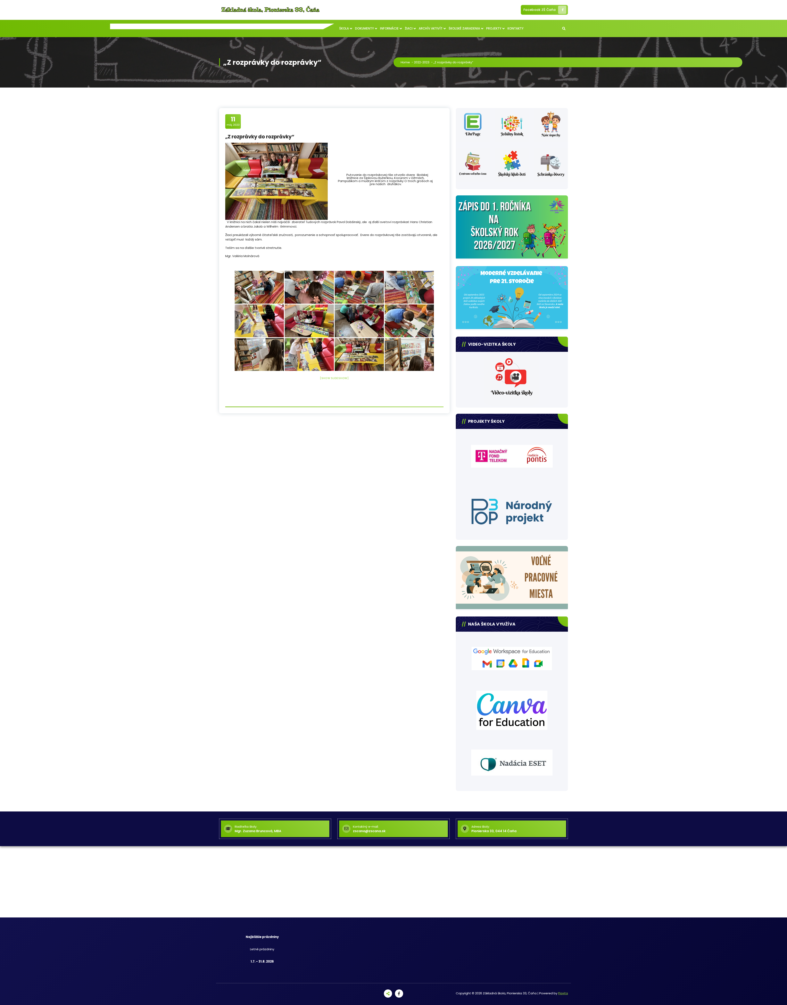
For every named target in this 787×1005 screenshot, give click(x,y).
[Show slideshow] (334, 378)
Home (405, 62)
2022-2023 (421, 62)
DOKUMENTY (364, 28)
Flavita (563, 993)
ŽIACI (409, 28)
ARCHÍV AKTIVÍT (430, 28)
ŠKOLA (344, 28)
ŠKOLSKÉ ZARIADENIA (464, 28)
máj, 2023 (233, 121)
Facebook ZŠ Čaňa (539, 9)
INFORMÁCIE (389, 28)
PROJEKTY (493, 28)
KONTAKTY (515, 28)
